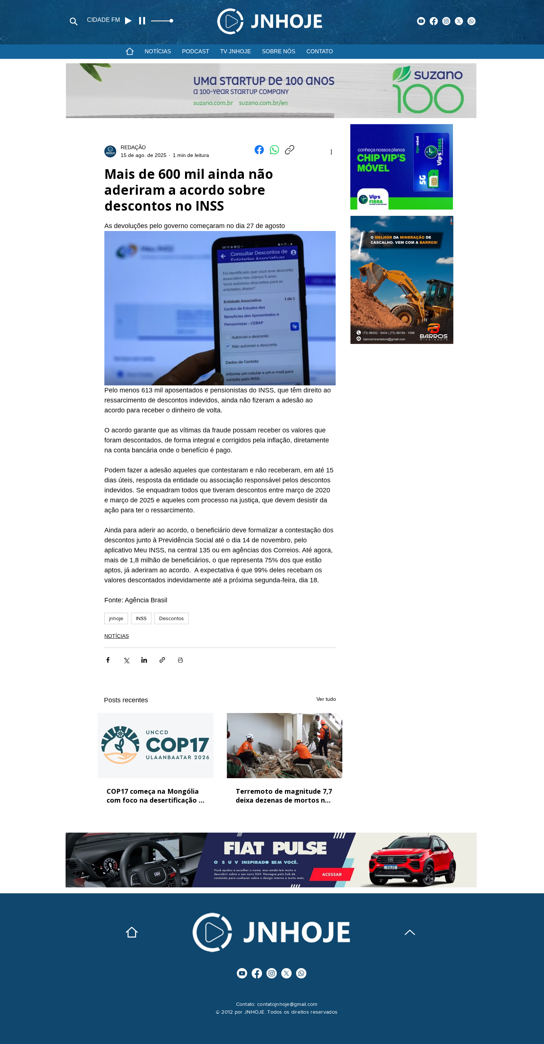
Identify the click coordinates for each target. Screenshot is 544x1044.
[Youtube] (421, 21)
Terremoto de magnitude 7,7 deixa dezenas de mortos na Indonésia (284, 795)
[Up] (410, 932)
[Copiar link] (289, 149)
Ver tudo (326, 699)
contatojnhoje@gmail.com (287, 1004)
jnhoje (116, 618)
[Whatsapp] (471, 21)
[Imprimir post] (180, 659)
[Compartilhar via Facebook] (107, 659)
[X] (459, 21)
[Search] (73, 21)
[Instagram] (446, 21)
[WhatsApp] (274, 149)
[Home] (129, 51)
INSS (141, 618)
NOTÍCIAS (116, 636)
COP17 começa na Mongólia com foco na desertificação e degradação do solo (155, 795)
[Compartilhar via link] (162, 659)
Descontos (171, 618)
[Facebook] (434, 21)
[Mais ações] (331, 151)
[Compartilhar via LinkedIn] (144, 659)
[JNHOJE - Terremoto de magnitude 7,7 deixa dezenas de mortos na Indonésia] (285, 745)
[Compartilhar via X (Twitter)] (126, 659)
